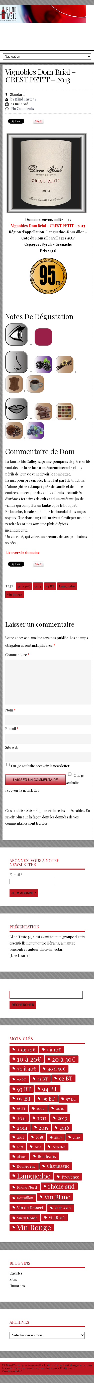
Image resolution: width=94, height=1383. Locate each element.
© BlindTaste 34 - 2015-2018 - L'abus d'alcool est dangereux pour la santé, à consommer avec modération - (47, 1366)
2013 (38, 586)
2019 (58, 1137)
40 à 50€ (56, 1069)
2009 (41, 1108)
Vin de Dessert (30, 1207)
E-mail (16, 874)
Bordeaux (47, 1156)
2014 (22, 1127)
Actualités (58, 1147)
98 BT (21, 1109)
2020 (76, 1137)
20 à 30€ (24, 586)
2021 (20, 1147)
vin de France (63, 1208)
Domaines (17, 1285)
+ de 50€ (26, 1049)
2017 (20, 1137)
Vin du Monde (27, 1218)
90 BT (21, 1079)
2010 (60, 1108)
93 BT (24, 1089)
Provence (70, 1177)
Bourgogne (26, 1166)
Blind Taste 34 (25, 99)
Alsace (21, 1156)
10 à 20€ (29, 1059)
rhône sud (61, 1186)
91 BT (42, 1078)
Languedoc (67, 586)
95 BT (50, 586)
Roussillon (25, 1198)
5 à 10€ (54, 1049)
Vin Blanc (57, 1197)
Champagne (58, 1166)
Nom (10, 710)
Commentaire (17, 654)
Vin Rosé (57, 1217)
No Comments (22, 108)
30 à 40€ (26, 1068)
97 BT (71, 1099)
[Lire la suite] (20, 955)
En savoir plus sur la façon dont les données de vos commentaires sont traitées (47, 816)
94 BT (49, 1088)
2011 (21, 1118)
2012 (41, 1118)
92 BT (65, 1078)
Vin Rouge (14, 594)
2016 (64, 1127)
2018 (39, 1137)
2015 (43, 1127)
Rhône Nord (27, 1187)
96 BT (48, 1098)
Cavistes (16, 1273)
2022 (38, 1147)
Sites (13, 1279)
